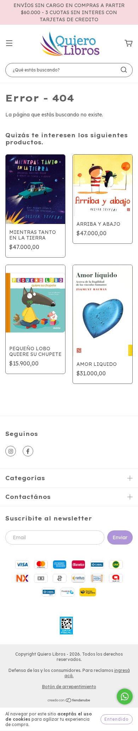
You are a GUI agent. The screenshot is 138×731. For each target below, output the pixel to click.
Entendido (116, 719)
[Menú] (9, 43)
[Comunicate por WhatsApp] (125, 696)
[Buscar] (124, 69)
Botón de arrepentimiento (69, 686)
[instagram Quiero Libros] (10, 451)
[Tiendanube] (69, 701)
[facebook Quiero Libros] (28, 451)
